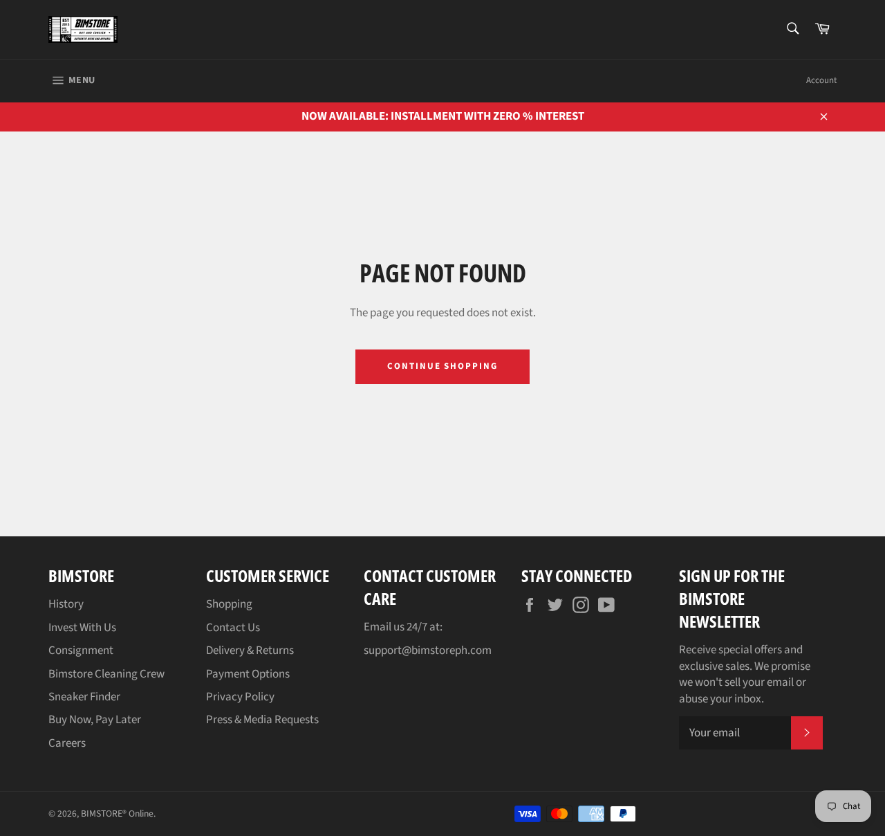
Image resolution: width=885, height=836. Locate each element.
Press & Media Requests (262, 719)
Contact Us (233, 627)
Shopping (229, 604)
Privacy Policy (240, 697)
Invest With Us (82, 627)
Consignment (80, 650)
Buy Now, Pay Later (94, 719)
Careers (67, 743)
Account (821, 80)
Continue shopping (442, 366)
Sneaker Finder (84, 697)
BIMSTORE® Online (117, 813)
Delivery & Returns (250, 650)
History (66, 604)
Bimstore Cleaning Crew (106, 674)
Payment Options (248, 674)
